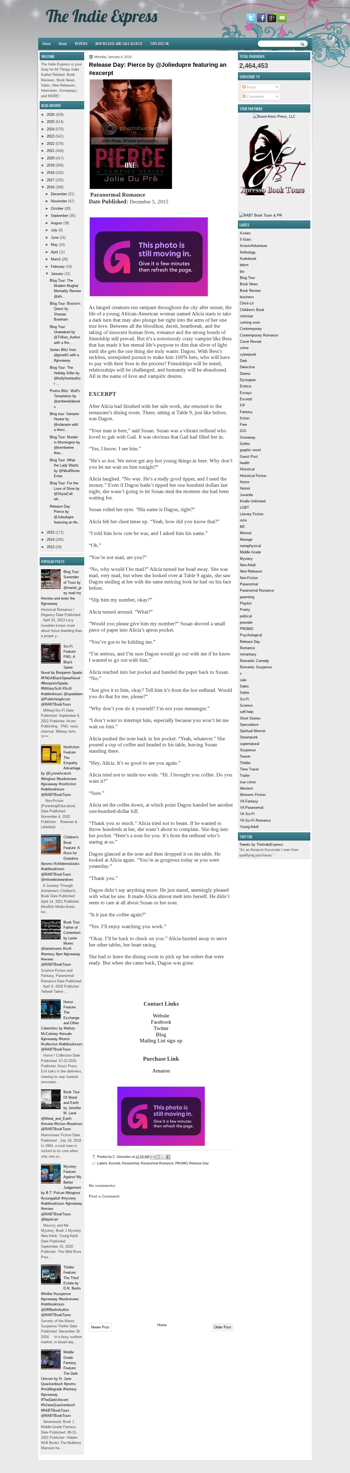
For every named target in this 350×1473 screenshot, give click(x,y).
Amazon (161, 1071)
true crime (248, 782)
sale (243, 680)
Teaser (245, 756)
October (57, 208)
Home (46, 43)
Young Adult (249, 827)
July (54, 230)
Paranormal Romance (257, 590)
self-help (246, 712)
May (54, 245)
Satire (244, 693)
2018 (50, 173)
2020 (50, 158)
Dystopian (248, 380)
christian (246, 316)
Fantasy (246, 412)
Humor (245, 488)
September (59, 216)
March (56, 259)
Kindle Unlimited (253, 501)
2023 (50, 136)
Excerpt (246, 399)
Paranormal (249, 584)
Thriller (245, 763)
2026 (50, 115)
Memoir (246, 533)
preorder (246, 622)
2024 (50, 129)
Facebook (161, 1022)
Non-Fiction (249, 578)
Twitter (161, 1028)
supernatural (249, 744)
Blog (161, 1034)
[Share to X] (163, 1157)
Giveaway (247, 437)
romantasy (248, 654)
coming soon (250, 322)
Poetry (245, 610)
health (244, 463)
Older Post (222, 1327)
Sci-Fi (244, 699)
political (246, 616)
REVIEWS (81, 43)
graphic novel (250, 450)
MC (242, 527)
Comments (255, 96)
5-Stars (245, 239)
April (54, 252)
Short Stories (250, 718)
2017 (50, 180)
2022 (50, 144)
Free (243, 424)
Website (161, 1016)
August (56, 223)
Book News (249, 284)
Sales (244, 686)
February (58, 266)
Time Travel (249, 769)
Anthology (248, 252)
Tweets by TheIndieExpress (261, 844)
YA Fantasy (249, 801)
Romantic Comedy (254, 661)
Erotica (245, 386)
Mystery (246, 559)
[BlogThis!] (158, 1157)
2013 (50, 547)
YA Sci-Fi (247, 814)
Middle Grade (250, 552)
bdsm (244, 265)
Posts (251, 87)
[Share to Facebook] (168, 1157)
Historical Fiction (253, 476)
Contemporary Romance (259, 335)
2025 (50, 122)
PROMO (246, 629)
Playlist (246, 603)
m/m (243, 520)
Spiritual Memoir (253, 731)
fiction (244, 418)
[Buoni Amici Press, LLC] (274, 116)
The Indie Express (101, 16)
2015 (50, 532)
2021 (50, 151)
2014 (50, 539)
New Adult (248, 565)
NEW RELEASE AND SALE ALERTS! (118, 43)
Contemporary (251, 329)
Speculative (249, 725)
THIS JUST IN (159, 43)
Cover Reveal (250, 342)
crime (244, 348)
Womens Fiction (253, 795)
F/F (242, 405)
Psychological (251, 635)
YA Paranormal (251, 807)
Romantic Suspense (256, 667)
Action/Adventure (253, 246)
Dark (243, 361)
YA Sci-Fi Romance (255, 820)
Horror (244, 482)
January (57, 274)
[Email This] (152, 1157)
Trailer (245, 775)
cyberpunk (248, 354)
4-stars (245, 233)
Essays (246, 393)
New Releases (251, 571)
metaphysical (250, 546)
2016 (50, 187)
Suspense (248, 750)
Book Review (250, 291)
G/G (243, 431)
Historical (247, 469)
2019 (50, 165)
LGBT (244, 507)
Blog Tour (247, 278)
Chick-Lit (247, 303)
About (63, 43)
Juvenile (246, 495)
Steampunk (249, 737)
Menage (246, 539)
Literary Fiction (251, 514)
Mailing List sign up (161, 1040)
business (247, 297)
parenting (247, 597)
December (59, 194)
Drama (245, 374)
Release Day (250, 642)
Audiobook (248, 259)
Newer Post (100, 1327)
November (59, 201)
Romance (247, 648)
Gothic (245, 444)
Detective (247, 367)
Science (246, 705)
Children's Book (252, 310)
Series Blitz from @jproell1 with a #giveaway (64, 355)
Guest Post (249, 456)
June (55, 237)
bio (242, 271)
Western (246, 788)
